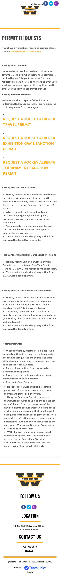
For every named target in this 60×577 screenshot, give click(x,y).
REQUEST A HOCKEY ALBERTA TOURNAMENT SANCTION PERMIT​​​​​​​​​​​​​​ (29, 167)
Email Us (29, 550)
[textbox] (30, 38)
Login (30, 572)
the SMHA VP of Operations (26, 51)
